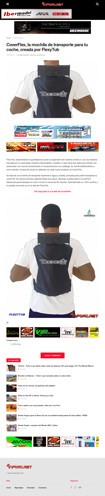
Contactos (42, 487)
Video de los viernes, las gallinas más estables (36, 385)
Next (97, 333)
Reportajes (19, 487)
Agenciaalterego (13, 473)
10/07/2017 (10, 55)
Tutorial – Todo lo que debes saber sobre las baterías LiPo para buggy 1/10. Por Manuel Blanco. (56, 366)
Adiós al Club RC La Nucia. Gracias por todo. (36, 395)
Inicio (8, 487)
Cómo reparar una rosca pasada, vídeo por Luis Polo (39, 405)
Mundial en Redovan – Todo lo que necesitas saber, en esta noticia (44, 376)
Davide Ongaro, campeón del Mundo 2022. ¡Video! (38, 425)
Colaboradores (18, 38)
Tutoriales (31, 487)
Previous (4, 333)
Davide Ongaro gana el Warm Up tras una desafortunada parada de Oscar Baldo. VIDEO (52, 415)
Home (8, 38)
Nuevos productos (37, 55)
